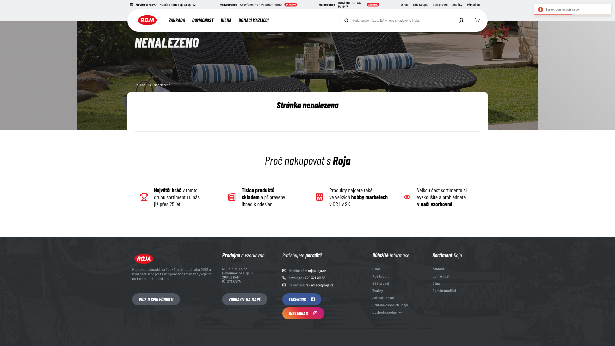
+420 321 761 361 (314, 278)
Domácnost (203, 20)
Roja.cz (140, 85)
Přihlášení (473, 4)
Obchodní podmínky (387, 312)
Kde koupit (420, 4)
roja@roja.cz (187, 4)
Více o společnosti (156, 299)
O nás (404, 4)
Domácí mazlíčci (254, 20)
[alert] (572, 9)
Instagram (298, 313)
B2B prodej (440, 4)
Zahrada (177, 20)
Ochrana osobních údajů (390, 305)
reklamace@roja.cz (319, 285)
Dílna (226, 20)
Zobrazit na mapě (245, 299)
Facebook (297, 299)
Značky (457, 4)
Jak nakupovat (383, 298)
